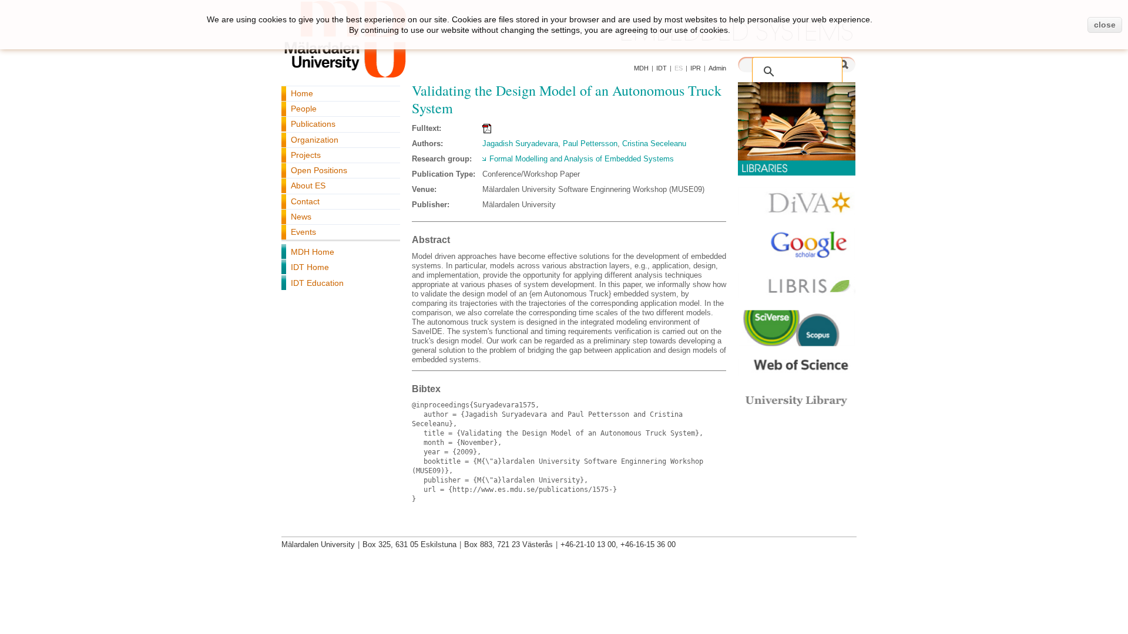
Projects (306, 155)
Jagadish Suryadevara (520, 143)
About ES (308, 185)
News (301, 216)
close (1105, 24)
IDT (661, 68)
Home (302, 93)
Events (303, 232)
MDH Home (312, 252)
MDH (641, 68)
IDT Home (310, 267)
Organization (314, 139)
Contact (305, 201)
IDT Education (317, 283)
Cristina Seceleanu (654, 143)
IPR (695, 68)
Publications (313, 124)
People (304, 108)
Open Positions (319, 170)
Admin (717, 68)
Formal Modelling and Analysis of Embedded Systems (581, 158)
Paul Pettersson (590, 143)
